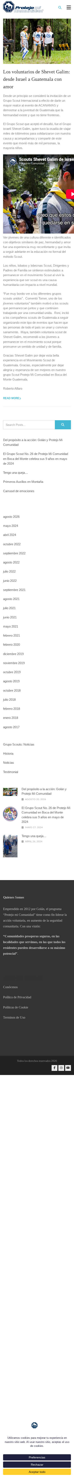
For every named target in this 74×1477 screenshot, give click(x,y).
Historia (8, 753)
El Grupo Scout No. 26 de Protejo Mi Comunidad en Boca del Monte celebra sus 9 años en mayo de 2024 (35, 458)
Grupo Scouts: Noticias (18, 744)
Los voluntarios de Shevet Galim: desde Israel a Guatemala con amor (36, 79)
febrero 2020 (11, 644)
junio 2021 (10, 617)
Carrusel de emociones (18, 491)
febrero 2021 (11, 635)
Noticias (8, 762)
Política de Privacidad (17, 997)
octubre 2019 (12, 672)
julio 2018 (9, 699)
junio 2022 (10, 580)
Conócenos (10, 987)
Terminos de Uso (14, 1017)
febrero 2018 (11, 708)
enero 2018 (10, 717)
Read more (11, 398)
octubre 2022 (12, 544)
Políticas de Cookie (15, 1007)
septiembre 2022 (14, 553)
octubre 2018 (12, 690)
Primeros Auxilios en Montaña (23, 481)
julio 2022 (9, 571)
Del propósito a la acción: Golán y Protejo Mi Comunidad (32, 442)
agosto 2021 (11, 599)
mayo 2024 (10, 525)
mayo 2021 (10, 626)
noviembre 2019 (14, 663)
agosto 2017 (11, 727)
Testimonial (10, 772)
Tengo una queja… (15, 472)
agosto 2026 (11, 516)
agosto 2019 (11, 681)
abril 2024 (9, 535)
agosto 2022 (11, 562)
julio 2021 (9, 608)
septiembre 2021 (14, 590)
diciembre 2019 (13, 654)
